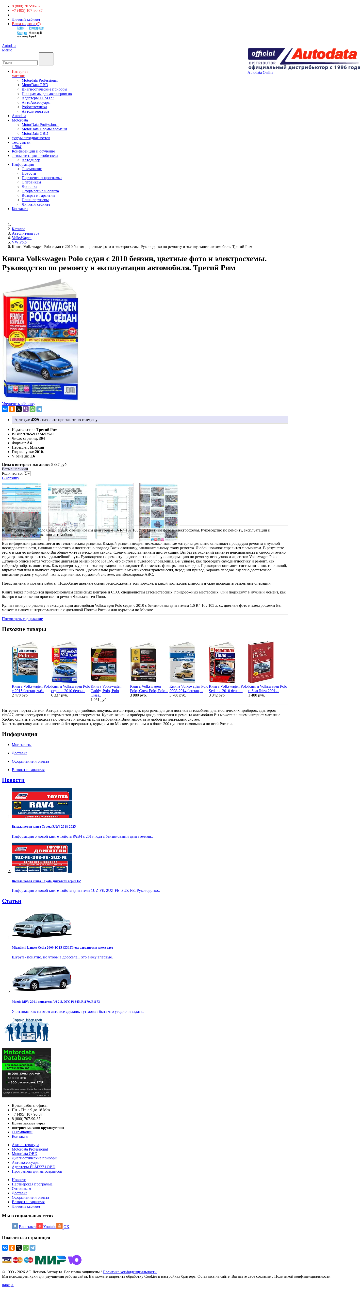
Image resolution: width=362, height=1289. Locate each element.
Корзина (22, 32)
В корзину (10, 478)
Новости (29, 173)
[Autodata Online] (303, 59)
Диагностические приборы (44, 89)
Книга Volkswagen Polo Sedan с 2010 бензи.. (228, 688)
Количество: (13, 473)
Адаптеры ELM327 (38, 98)
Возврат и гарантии (38, 195)
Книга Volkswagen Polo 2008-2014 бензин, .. (188, 688)
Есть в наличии (15, 469)
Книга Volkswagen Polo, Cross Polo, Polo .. (149, 688)
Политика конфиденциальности (130, 1272)
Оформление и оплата (40, 191)
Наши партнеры (35, 200)
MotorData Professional (40, 124)
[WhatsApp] (32, 409)
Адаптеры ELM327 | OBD (33, 1167)
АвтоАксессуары (36, 102)
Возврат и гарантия (28, 1202)
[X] (19, 409)
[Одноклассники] (12, 409)
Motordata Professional (40, 80)
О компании (32, 169)
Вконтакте (27, 1227)
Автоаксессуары (25, 1162)
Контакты (20, 1136)
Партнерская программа (42, 178)
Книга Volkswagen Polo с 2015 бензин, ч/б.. (31, 688)
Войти (20, 28)
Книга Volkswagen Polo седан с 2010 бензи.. (70, 688)
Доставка (29, 186)
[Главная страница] (17, 224)
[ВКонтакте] (5, 409)
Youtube (49, 1227)
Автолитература (35, 111)
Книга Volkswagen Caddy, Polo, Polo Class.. (106, 690)
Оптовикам (31, 182)
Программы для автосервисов (47, 93)
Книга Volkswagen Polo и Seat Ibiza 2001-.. (267, 688)
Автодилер (31, 160)
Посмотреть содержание (22, 619)
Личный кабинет (26, 19)
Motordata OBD (24, 1154)
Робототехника (34, 107)
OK (66, 1227)
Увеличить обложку (18, 404)
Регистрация (36, 28)
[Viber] (26, 409)
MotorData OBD (35, 85)
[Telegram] (39, 409)
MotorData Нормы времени (44, 129)
